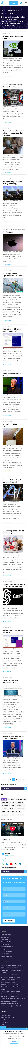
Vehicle (13, 805)
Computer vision (20, 808)
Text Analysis (5, 937)
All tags (4, 799)
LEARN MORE (7, 76)
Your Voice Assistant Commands (10, 977)
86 (10, 779)
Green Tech (19, 811)
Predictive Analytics (6, 942)
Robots (19, 805)
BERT (3, 811)
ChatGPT (12, 808)
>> (23, 779)
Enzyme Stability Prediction (9, 1001)
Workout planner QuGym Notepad (11, 1006)
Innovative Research (7, 946)
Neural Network (5, 805)
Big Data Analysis (6, 944)
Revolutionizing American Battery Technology (12, 183)
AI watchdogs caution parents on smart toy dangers (14, 532)
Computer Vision (6, 934)
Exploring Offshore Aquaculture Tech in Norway (13, 275)
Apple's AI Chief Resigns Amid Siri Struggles (14, 231)
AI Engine (20, 802)
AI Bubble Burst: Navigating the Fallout (13, 37)
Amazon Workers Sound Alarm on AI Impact (12, 481)
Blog (2, 1024)
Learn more (14, 1041)
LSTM (12, 811)
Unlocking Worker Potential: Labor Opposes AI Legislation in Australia (13, 133)
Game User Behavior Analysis (9, 967)
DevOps (3, 949)
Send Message (9, 920)
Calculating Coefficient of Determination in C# (12, 330)
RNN (22, 814)
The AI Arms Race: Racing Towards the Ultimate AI (12, 86)
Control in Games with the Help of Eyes (12, 975)
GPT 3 (14, 802)
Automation (11, 799)
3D (23, 805)
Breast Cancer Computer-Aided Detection (13, 998)
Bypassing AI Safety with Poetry (12, 425)
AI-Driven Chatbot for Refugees (10, 984)
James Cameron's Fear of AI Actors (13, 374)
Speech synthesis (6, 953)
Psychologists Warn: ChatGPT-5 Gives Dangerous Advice (14, 585)
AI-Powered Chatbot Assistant (9, 996)
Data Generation (6, 939)
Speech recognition (6, 956)
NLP (8, 811)
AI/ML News (4, 1022)
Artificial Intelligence (21, 799)
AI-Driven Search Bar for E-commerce (12, 994)
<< (4, 779)
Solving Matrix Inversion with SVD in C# (13, 631)
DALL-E (12, 814)
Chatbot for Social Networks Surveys (11, 965)
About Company (5, 1015)
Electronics (4, 808)
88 (16, 779)
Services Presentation (7, 1017)
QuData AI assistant (6, 951)
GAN (17, 814)
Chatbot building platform (8, 982)
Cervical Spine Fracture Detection (10, 991)
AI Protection (5, 814)
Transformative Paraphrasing (9, 1003)
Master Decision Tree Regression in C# (10, 681)
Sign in (13, 3)
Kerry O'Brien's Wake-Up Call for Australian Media (13, 737)
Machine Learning (6, 802)
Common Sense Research (8, 979)
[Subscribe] (25, 871)
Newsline (3, 1020)
